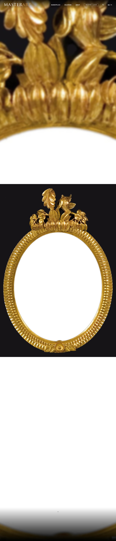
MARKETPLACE (55, 5)
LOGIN (95, 5)
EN (109, 5)
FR (111, 5)
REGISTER (88, 5)
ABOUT (78, 5)
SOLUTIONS (67, 5)
